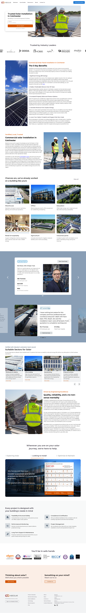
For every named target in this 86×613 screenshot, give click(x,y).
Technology (30, 600)
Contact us (12, 483)
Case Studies (23, 2)
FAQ (29, 605)
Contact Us (42, 2)
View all (76, 179)
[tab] (17, 456)
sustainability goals (24, 156)
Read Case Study (46, 332)
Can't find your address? (20, 28)
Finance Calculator (32, 594)
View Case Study (63, 261)
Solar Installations (31, 598)
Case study (8, 380)
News (45, 596)
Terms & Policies (47, 600)
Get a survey (11, 581)
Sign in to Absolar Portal (12, 601)
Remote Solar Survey (32, 596)
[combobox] (20, 22)
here (43, 84)
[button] (15, 2)
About (36, 2)
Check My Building (79, 2)
